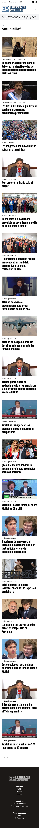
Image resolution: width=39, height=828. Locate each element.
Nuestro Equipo (19, 803)
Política (5, 255)
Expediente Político (9, 59)
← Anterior (6, 757)
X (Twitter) (19, 818)
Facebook (20, 815)
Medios (4, 143)
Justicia (19, 794)
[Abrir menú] (34, 9)
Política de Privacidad (19, 806)
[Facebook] (33, 2)
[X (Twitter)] (36, 2)
